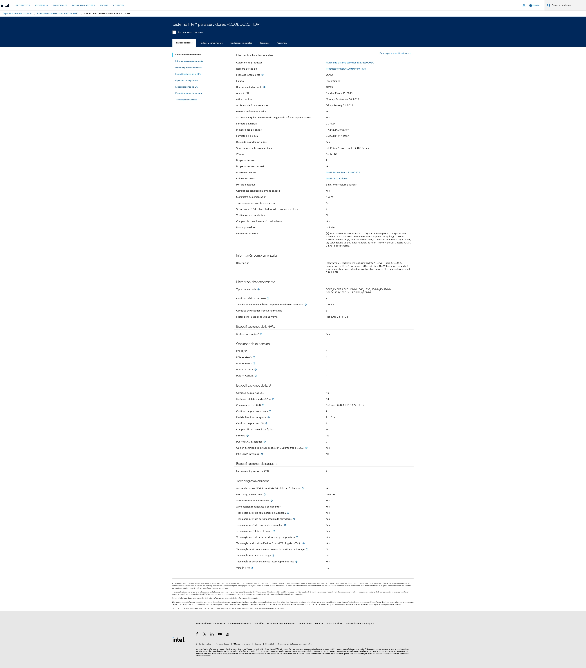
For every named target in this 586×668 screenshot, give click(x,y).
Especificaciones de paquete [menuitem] (189, 93)
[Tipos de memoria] (258, 289)
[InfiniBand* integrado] (261, 454)
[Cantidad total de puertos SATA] (273, 399)
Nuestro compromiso (239, 623)
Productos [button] (23, 5)
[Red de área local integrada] (268, 417)
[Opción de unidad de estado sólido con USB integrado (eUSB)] (306, 448)
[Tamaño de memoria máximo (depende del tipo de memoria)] (305, 304)
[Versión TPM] (252, 567)
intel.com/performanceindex (243, 651)
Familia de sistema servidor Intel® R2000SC (350, 62)
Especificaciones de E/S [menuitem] (186, 86)
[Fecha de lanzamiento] (262, 75)
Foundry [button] (119, 5)
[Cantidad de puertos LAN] (266, 423)
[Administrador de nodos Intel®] (271, 500)
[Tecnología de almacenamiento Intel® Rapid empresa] (296, 561)
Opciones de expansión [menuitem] (186, 80)
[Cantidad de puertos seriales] (270, 411)
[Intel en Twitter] (204, 634)
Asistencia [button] (41, 5)
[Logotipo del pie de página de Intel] (178, 639)
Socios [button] (104, 5)
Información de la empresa (210, 623)
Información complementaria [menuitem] (189, 61)
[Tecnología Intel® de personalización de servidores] (293, 519)
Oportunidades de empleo (359, 623)
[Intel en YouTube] (219, 634)
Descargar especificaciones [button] (394, 53)
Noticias (319, 623)
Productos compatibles (241, 42)
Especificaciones (184, 42)
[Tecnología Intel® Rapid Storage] (273, 555)
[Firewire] (247, 435)
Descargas (264, 42)
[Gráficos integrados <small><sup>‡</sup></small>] (261, 334)
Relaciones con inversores (281, 623)
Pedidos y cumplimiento (211, 42)
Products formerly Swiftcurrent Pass (346, 68)
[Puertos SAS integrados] (264, 441)
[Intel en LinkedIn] (212, 634)
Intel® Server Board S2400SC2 (343, 172)
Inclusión (259, 623)
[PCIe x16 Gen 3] (255, 369)
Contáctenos (305, 623)
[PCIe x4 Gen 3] (254, 357)
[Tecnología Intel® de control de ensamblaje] (285, 525)
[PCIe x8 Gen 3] (254, 363)
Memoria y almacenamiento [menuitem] (188, 67)
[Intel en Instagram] (227, 634)
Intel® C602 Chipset (337, 178)
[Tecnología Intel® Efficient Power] (274, 531)
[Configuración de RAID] (263, 405)
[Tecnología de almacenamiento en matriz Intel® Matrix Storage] (307, 549)
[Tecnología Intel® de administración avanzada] (288, 512)
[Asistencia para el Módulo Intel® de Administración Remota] (302, 488)
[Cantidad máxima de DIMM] (268, 298)
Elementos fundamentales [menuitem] (188, 54)
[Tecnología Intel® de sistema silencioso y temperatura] (297, 537)
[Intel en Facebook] (197, 634)
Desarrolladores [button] (83, 5)
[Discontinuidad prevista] (264, 87)
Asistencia (282, 42)
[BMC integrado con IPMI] (264, 494)
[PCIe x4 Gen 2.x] (255, 375)
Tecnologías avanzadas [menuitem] (186, 99)
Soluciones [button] (60, 5)
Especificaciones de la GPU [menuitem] (188, 74)
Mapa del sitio (334, 623)
